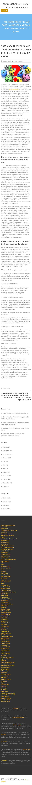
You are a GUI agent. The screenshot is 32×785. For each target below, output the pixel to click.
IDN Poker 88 (4, 605)
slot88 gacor (4, 557)
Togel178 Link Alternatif (7, 657)
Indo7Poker (4, 578)
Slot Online (6, 505)
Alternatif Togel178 (6, 679)
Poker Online (7, 501)
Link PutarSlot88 (5, 647)
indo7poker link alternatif (7, 547)
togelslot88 (4, 672)
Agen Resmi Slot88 (6, 580)
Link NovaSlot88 (5, 650)
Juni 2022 (6, 486)
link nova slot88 (5, 561)
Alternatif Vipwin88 (6, 698)
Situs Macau (4, 528)
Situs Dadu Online (17, 725)
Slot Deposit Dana (5, 674)
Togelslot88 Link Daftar (7, 549)
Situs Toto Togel (5, 609)
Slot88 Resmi (4, 600)
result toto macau (14, 89)
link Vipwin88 (4, 691)
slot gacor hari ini (5, 701)
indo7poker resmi (5, 551)
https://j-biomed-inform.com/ (9, 539)
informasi (3, 563)
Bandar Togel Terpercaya (7, 535)
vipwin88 (3, 660)
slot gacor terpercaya (6, 533)
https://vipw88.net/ (6, 590)
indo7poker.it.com (5, 576)
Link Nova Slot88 (5, 641)
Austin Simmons (18, 61)
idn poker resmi (5, 575)
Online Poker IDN (5, 614)
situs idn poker (5, 616)
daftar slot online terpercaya (8, 559)
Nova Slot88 (4, 645)
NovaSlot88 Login (5, 643)
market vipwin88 (5, 587)
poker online (4, 621)
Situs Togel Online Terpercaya (9, 530)
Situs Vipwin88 (5, 602)
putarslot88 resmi (5, 554)
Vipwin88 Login (5, 676)
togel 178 (3, 571)
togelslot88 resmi (5, 556)
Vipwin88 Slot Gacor (6, 527)
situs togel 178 (5, 566)
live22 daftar (4, 573)
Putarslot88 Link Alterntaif (8, 695)
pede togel (4, 629)
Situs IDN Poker (5, 626)
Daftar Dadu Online (6, 633)
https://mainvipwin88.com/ (8, 662)
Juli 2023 (6, 461)
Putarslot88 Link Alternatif (8, 693)
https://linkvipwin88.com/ (7, 664)
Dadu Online (4, 628)
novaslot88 (4, 681)
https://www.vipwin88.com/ (8, 525)
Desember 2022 (8, 483)
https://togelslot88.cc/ (7, 636)
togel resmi (4, 683)
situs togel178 (5, 540)
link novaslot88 (5, 611)
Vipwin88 (3, 655)
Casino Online (7, 498)
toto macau (4, 677)
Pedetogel (16, 708)
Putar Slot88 (4, 593)
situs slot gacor (5, 669)
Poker (2, 537)
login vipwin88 (5, 659)
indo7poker (4, 624)
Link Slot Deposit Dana (7, 604)
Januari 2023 (7, 479)
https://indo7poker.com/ (7, 545)
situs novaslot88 (5, 588)
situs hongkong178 (6, 568)
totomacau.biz (5, 671)
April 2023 (6, 468)
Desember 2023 (8, 450)
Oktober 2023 (7, 458)
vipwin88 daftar (5, 638)
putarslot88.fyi (5, 648)
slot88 (2, 564)
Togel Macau (4, 619)
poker (2, 569)
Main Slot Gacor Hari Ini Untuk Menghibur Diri (16, 413)
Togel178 (3, 640)
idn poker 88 (4, 552)
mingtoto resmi (5, 585)
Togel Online (6, 388)
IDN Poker (3, 734)
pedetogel (3, 688)
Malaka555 (4, 607)
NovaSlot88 (4, 652)
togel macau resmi (6, 612)
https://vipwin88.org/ (6, 599)
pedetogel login (5, 684)
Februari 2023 (7, 476)
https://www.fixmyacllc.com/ (8, 592)
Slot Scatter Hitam (6, 581)
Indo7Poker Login (5, 623)
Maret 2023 (6, 472)
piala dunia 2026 (5, 700)
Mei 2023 (6, 465)
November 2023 (7, 454)
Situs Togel (4, 532)
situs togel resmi (5, 667)
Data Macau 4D (5, 631)
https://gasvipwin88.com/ (8, 665)
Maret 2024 (6, 447)
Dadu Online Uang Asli (18, 717)
